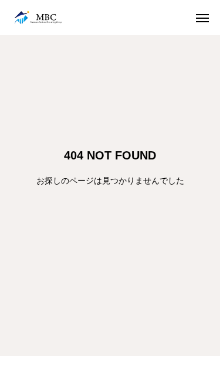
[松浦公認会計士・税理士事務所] (38, 17)
